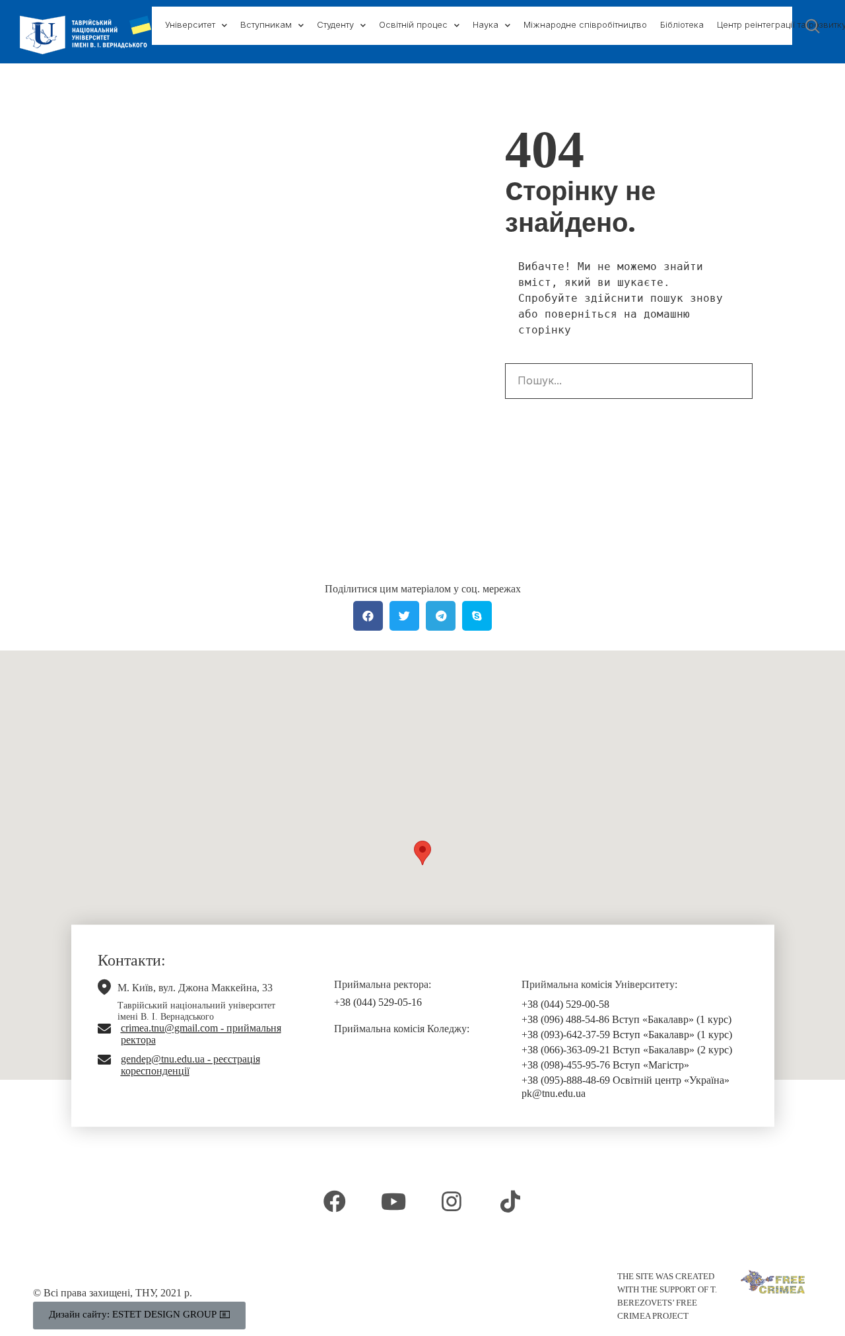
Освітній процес (413, 24)
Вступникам (266, 24)
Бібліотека (682, 24)
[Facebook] (335, 1201)
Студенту (335, 24)
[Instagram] (451, 1201)
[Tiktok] (510, 1201)
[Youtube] (393, 1201)
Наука (485, 24)
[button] (422, 853)
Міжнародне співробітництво (585, 24)
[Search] (734, 381)
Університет (190, 24)
